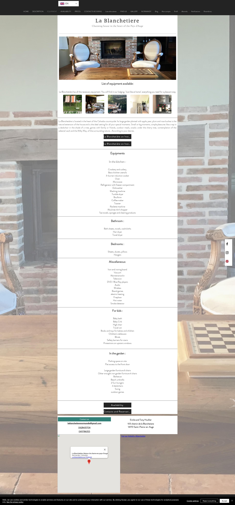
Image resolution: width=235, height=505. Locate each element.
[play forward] (169, 104)
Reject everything (209, 501)
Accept (224, 501)
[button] (111, 11)
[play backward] (66, 104)
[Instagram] (227, 253)
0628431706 (84, 427)
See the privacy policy (14, 502)
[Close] (232, 501)
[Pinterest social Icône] (227, 261)
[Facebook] (227, 244)
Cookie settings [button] (193, 501)
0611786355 (84, 431)
